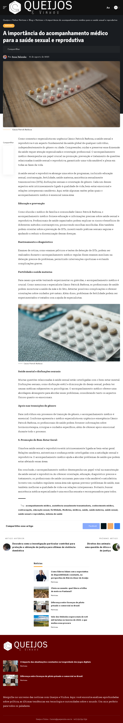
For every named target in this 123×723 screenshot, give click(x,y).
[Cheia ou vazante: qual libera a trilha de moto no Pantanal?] (41, 592)
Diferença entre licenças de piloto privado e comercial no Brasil (51, 676)
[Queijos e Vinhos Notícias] (40, 7)
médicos (77, 510)
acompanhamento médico (38, 505)
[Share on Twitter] (28, 49)
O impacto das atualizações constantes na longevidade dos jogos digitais (55, 662)
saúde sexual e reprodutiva (31, 514)
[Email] (32, 49)
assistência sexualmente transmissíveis (71, 505)
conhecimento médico (103, 505)
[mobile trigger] (5, 7)
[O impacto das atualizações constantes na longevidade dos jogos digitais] (10, 666)
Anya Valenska (19, 57)
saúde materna (96, 510)
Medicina (66, 510)
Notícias (8, 26)
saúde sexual (111, 510)
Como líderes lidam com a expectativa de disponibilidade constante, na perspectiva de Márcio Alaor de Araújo (69, 574)
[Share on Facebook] (23, 49)
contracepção (25, 510)
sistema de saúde (54, 514)
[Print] (37, 49)
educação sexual (41, 510)
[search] (103, 7)
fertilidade (56, 510)
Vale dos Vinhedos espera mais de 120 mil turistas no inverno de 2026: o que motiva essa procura (69, 620)
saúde (85, 510)
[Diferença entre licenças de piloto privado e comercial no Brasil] (41, 606)
